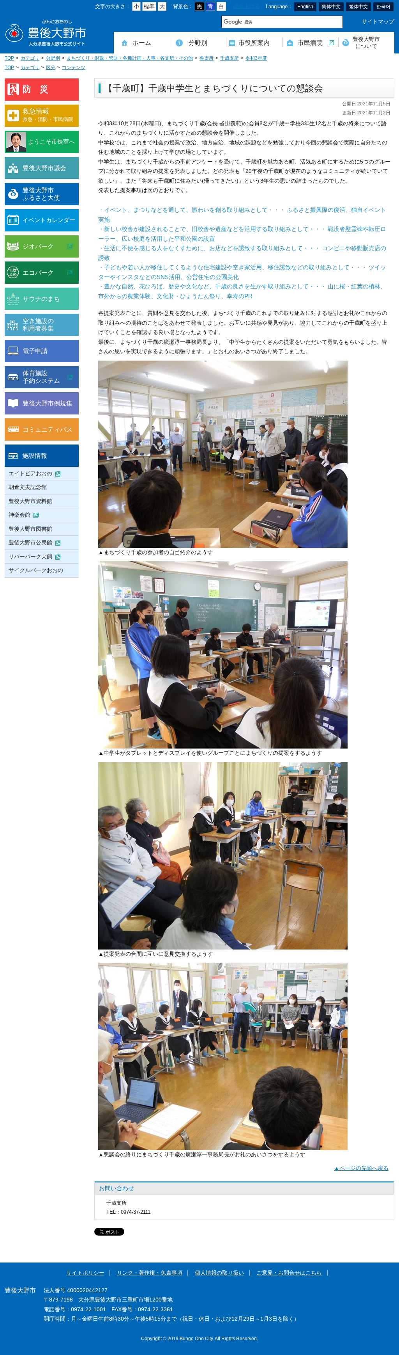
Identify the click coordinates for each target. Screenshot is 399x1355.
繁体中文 (358, 6)
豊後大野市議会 (44, 167)
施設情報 (34, 455)
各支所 (207, 58)
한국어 (383, 6)
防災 (40, 89)
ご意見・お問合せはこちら (289, 1273)
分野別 (198, 42)
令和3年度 (256, 58)
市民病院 (310, 42)
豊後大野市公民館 (30, 542)
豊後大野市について (366, 42)
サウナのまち (41, 298)
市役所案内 (254, 42)
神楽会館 (19, 515)
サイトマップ (378, 22)
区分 (50, 67)
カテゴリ (30, 58)
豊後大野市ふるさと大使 (41, 194)
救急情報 (48, 115)
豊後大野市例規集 (47, 403)
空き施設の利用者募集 (38, 324)
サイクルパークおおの (36, 570)
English (305, 6)
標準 (149, 6)
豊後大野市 (46, 33)
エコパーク (38, 272)
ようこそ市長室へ (51, 141)
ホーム (141, 42)
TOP (9, 58)
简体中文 (331, 6)
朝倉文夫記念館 (28, 487)
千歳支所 (229, 58)
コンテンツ (73, 67)
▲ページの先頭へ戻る (361, 1168)
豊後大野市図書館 (30, 529)
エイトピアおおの (30, 473)
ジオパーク (38, 246)
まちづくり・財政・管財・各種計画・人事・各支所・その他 (130, 58)
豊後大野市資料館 (30, 501)
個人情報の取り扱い (219, 1273)
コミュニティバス (47, 429)
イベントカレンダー (49, 220)
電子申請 (35, 350)
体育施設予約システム (41, 377)
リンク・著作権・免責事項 (149, 1273)
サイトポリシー (85, 1273)
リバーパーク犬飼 (30, 556)
